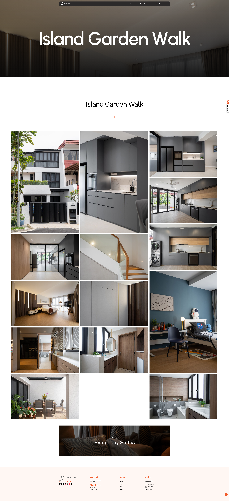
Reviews (121, 487)
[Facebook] (60, 484)
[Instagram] (62, 484)
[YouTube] (64, 484)
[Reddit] (69, 484)
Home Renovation (147, 483)
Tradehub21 (92, 487)
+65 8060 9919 (93, 481)
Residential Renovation (148, 481)
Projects (121, 483)
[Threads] (67, 484)
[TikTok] (65, 484)
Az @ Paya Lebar (93, 490)
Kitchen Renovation (148, 489)
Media (121, 484)
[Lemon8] (71, 484)
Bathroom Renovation (148, 490)
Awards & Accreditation (149, 484)
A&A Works (146, 487)
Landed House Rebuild (148, 486)
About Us (121, 481)
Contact (121, 489)
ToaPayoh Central (93, 489)
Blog (121, 486)
